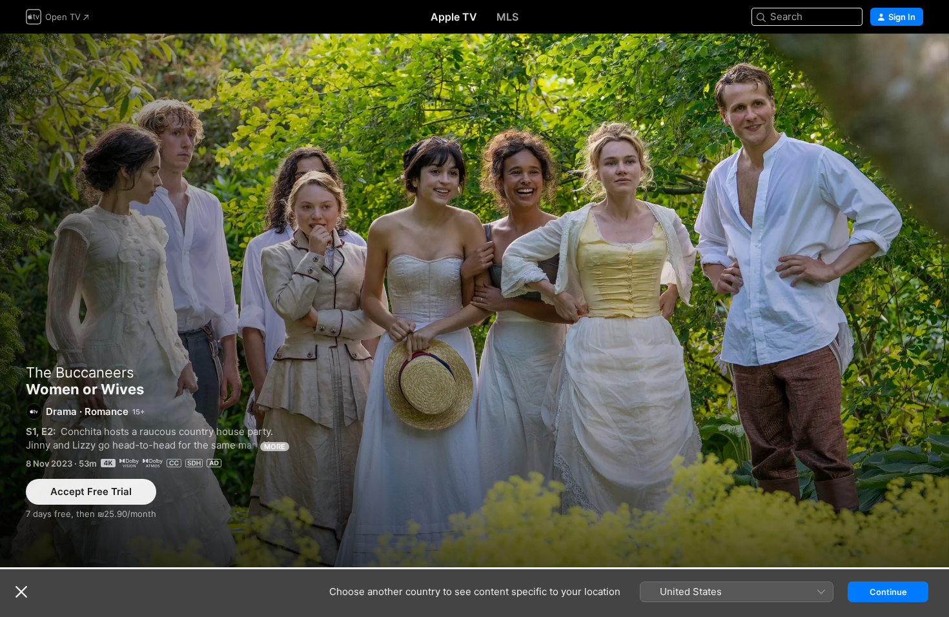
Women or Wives (474, 300)
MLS (507, 16)
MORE (274, 446)
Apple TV (454, 16)
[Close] (21, 592)
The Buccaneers (80, 372)
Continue (888, 592)
